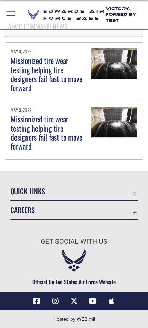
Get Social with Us (74, 241)
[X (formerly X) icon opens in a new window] (74, 301)
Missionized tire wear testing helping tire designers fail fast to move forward (46, 74)
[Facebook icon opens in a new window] (36, 301)
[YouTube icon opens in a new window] (92, 301)
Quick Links (27, 191)
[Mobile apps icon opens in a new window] (111, 301)
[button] (11, 14)
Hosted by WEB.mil (74, 319)
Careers (22, 210)
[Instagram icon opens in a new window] (55, 301)
